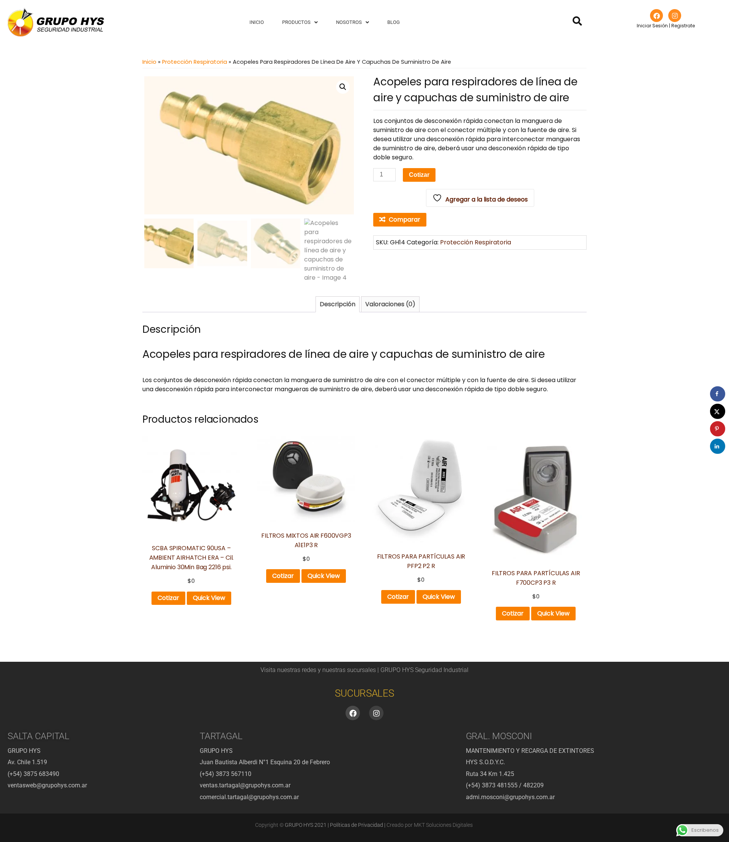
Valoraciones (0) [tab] (390, 304)
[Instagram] (674, 15)
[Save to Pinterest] (717, 428)
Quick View (209, 597)
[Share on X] (717, 411)
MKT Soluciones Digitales (443, 825)
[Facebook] (656, 15)
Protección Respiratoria (194, 62)
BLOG (393, 22)
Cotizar (419, 175)
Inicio (149, 62)
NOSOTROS (349, 22)
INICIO (256, 22)
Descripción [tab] (337, 304)
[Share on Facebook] (717, 393)
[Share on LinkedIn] (717, 446)
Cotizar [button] (168, 597)
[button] (300, 22)
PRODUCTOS (296, 22)
